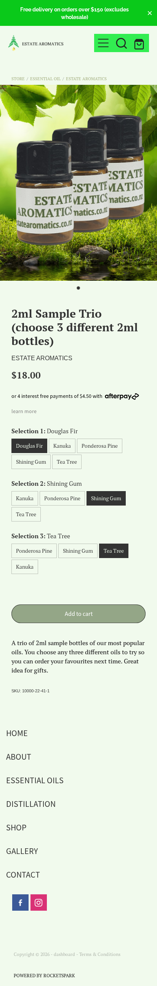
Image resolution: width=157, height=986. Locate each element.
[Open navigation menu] (103, 43)
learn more (24, 411)
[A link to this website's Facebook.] (20, 902)
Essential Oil (45, 78)
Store (18, 78)
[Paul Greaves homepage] (51, 43)
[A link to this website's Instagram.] (38, 902)
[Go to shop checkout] (140, 43)
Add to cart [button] (79, 614)
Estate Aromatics (86, 78)
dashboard (64, 954)
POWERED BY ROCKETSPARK (44, 975)
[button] (121, 43)
